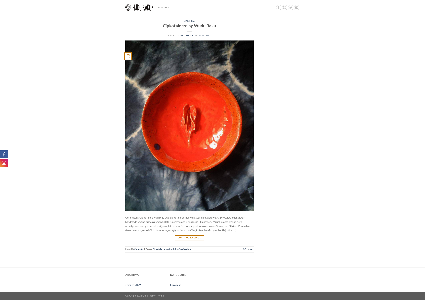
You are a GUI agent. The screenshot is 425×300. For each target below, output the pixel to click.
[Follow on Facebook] (278, 7)
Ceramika (189, 21)
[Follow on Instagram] (284, 7)
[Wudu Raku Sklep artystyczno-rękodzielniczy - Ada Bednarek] (139, 7)
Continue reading (190, 237)
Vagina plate (185, 249)
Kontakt (163, 7)
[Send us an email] (296, 7)
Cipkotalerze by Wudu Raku (189, 25)
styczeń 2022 (133, 284)
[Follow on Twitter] (290, 7)
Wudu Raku (205, 35)
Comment (248, 249)
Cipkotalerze (159, 249)
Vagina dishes (172, 249)
